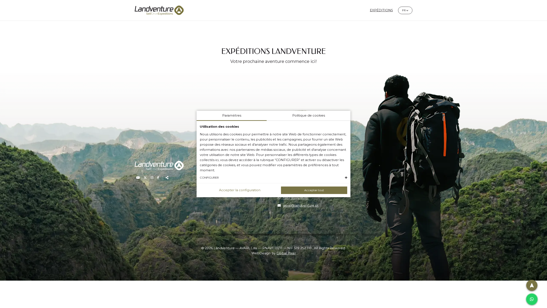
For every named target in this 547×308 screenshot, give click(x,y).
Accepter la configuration (239, 190)
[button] (273, 177)
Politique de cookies (308, 115)
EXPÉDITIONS (381, 10)
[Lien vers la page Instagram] (152, 177)
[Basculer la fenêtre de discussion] (531, 299)
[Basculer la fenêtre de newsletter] (531, 285)
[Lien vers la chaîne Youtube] (138, 177)
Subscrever (485, 264)
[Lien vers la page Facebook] (158, 177)
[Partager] (165, 178)
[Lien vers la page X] (145, 177)
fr (407, 10)
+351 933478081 (295, 198)
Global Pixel (286, 253)
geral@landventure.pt (301, 205)
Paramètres (231, 115)
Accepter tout (314, 190)
